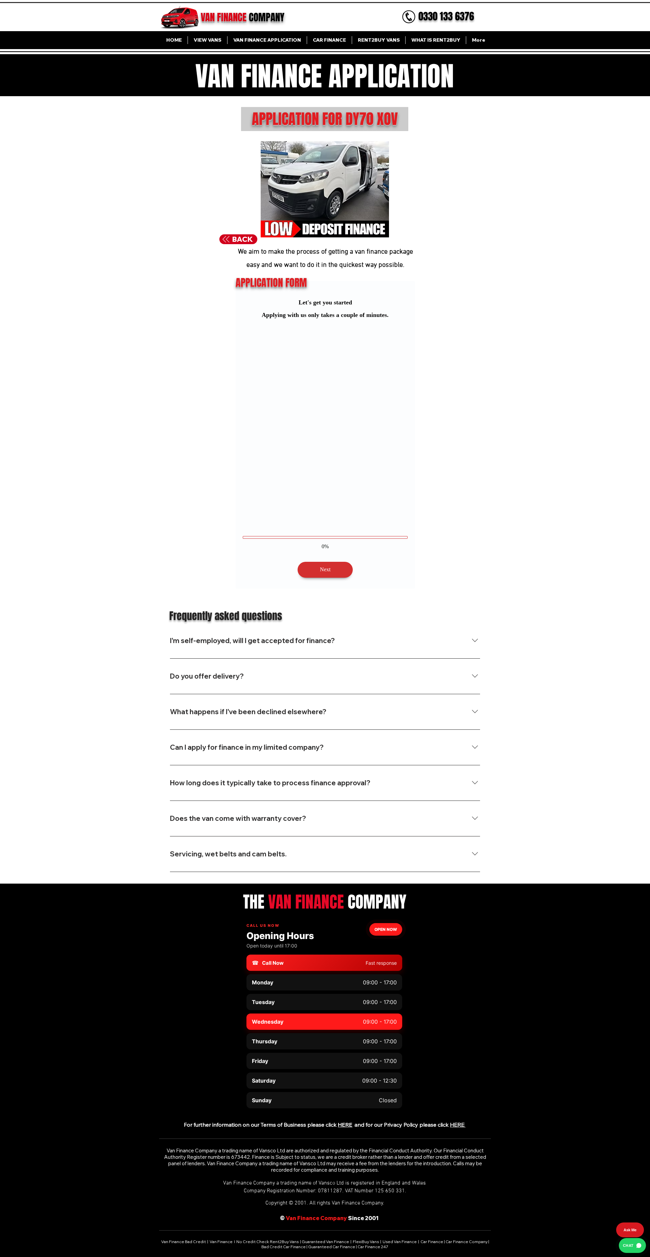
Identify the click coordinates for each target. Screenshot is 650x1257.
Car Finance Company (467, 1220)
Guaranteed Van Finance (325, 1220)
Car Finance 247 (373, 1225)
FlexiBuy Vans (366, 1220)
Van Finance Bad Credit (184, 1220)
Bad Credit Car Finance (283, 1225)
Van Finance (221, 1220)
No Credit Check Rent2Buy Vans (267, 1220)
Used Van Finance (400, 1220)
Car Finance (431, 1220)
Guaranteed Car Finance (331, 1225)
